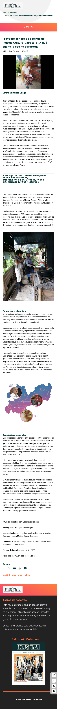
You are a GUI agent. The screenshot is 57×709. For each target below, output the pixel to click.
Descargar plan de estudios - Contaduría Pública (28, 663)
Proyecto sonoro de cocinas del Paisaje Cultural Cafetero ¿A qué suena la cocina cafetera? (29, 16)
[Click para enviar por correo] (25, 568)
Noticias (13, 13)
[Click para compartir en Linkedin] (15, 568)
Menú (26, 26)
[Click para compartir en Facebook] (4, 568)
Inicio (5, 13)
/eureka (25, 5)
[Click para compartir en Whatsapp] (20, 568)
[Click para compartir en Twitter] (9, 568)
